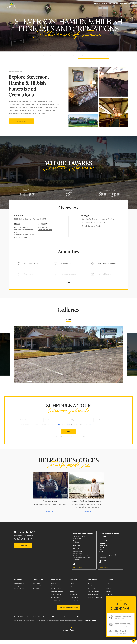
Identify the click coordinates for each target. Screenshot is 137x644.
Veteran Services (55, 597)
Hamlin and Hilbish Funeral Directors (64, 55)
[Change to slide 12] (100, 381)
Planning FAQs (92, 588)
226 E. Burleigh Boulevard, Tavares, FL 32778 (30, 219)
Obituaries (104, 7)
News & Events (110, 586)
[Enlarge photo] (68, 354)
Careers (108, 591)
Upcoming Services (19, 588)
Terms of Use (67, 424)
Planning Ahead (74, 594)
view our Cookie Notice (90, 620)
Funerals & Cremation (57, 586)
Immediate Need (55, 600)
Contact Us (23, 545)
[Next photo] (114, 354)
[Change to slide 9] (81, 381)
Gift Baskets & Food (38, 586)
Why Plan (90, 586)
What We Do (113, 7)
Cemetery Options (56, 588)
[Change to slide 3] (42, 381)
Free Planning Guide (93, 591)
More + (69, 282)
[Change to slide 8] (74, 381)
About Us (104, 3)
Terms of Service (83, 437)
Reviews (108, 588)
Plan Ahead (123, 7)
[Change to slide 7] (68, 381)
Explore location (77, 567)
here (91, 424)
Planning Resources (93, 594)
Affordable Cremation (57, 591)
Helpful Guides (73, 586)
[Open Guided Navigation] (134, 641)
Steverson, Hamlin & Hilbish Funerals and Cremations (94, 55)
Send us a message (45, 230)
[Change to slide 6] (62, 381)
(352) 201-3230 (103, 545)
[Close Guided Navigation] (134, 598)
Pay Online (97, 3)
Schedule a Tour (21, 121)
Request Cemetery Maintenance (68, 607)
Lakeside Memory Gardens (43, 55)
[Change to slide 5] (55, 381)
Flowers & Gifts (38, 580)
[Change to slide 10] (87, 381)
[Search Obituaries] (133, 3)
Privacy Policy (57, 424)
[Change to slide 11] (94, 381)
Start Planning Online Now (95, 597)
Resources (73, 580)
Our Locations (113, 3)
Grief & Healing (74, 597)
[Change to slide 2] (36, 381)
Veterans (72, 591)
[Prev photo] (22, 354)
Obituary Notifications (20, 586)
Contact (132, 7)
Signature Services (56, 594)
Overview (30, 55)
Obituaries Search (19, 583)
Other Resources (74, 600)
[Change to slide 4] (49, 381)
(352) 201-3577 (23, 538)
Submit (68, 431)
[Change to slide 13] (107, 381)
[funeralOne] (68, 630)
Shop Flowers (36, 583)
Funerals (72, 588)
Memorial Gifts (36, 588)
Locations (109, 594)
